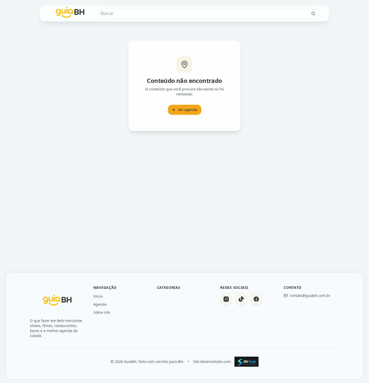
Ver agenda (187, 109)
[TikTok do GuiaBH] (241, 299)
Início (98, 296)
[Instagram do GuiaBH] (226, 299)
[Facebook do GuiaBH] (256, 299)
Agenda (99, 304)
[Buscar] (313, 13)
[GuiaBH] (57, 301)
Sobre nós (101, 312)
